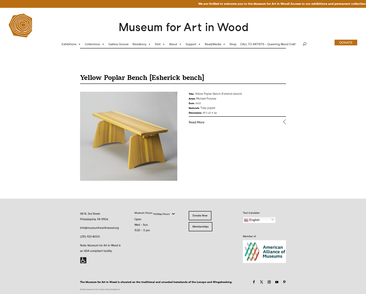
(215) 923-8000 (90, 236)
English (254, 220)
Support (191, 44)
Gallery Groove (118, 44)
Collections (92, 44)
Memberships (201, 226)
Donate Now (200, 215)
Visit (158, 44)
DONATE (345, 42)
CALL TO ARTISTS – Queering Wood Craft (268, 44)
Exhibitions (69, 44)
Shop (233, 44)
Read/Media (213, 44)
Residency (139, 44)
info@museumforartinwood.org (99, 228)
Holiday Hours (161, 214)
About (173, 44)
